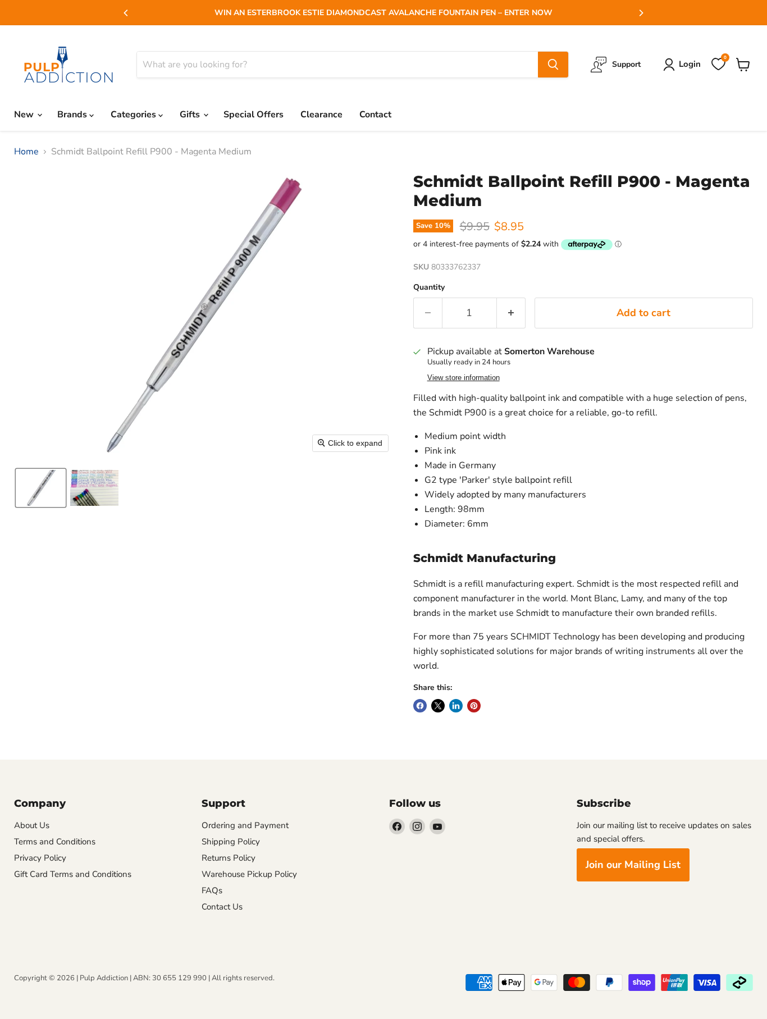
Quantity (429, 287)
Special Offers (253, 114)
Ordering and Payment (245, 825)
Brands (73, 114)
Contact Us (222, 906)
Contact (375, 114)
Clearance (321, 114)
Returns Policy (228, 857)
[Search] (553, 64)
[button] (41, 488)
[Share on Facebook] (420, 705)
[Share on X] (438, 705)
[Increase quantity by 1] (511, 313)
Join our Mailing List (633, 864)
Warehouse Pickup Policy (249, 874)
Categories (134, 114)
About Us (31, 825)
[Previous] (126, 13)
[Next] (640, 13)
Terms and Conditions (54, 841)
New (25, 114)
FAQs (212, 890)
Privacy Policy (40, 857)
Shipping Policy (231, 841)
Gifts (191, 114)
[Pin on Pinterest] (474, 705)
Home (26, 152)
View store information (463, 378)
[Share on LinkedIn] (456, 705)
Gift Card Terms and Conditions (72, 874)
